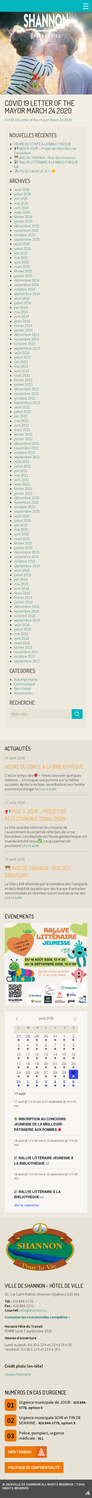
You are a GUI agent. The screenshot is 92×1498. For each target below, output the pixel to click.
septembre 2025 (27, 239)
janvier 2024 (23, 330)
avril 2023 (21, 371)
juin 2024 (21, 307)
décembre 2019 (26, 552)
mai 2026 (21, 203)
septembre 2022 (27, 402)
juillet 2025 (22, 248)
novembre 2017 (26, 651)
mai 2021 (21, 475)
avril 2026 (21, 207)
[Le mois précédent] (75, 1019)
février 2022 (23, 434)
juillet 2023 (22, 357)
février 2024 (23, 325)
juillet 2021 (22, 466)
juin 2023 (21, 361)
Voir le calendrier (26, 1205)
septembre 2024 (27, 293)
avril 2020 (21, 534)
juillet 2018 (22, 629)
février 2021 (23, 488)
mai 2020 (21, 529)
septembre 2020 (27, 511)
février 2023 (23, 380)
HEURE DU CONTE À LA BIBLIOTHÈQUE (42, 144)
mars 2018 (22, 642)
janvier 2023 (23, 384)
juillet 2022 (22, 411)
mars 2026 (22, 212)
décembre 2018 (26, 606)
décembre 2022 (26, 388)
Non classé (22, 688)
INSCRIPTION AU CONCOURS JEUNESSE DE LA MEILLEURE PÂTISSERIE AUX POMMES (40, 1124)
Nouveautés (23, 693)
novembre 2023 (26, 339)
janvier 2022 (23, 438)
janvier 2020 (23, 547)
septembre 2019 (27, 565)
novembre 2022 (26, 393)
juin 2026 (21, 198)
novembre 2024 (26, 284)
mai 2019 (21, 583)
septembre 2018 (27, 620)
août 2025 (21, 243)
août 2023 (21, 352)
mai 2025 (21, 257)
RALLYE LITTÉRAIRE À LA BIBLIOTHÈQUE (48, 162)
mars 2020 (22, 538)
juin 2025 (21, 253)
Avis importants (25, 679)
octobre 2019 (24, 561)
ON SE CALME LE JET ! (34, 171)
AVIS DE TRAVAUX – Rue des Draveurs (46, 157)
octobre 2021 (24, 452)
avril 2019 (21, 588)
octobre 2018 (24, 615)
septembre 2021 (27, 457)
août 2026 (21, 189)
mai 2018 (21, 633)
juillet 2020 (22, 520)
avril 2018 (21, 638)
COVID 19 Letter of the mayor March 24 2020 (38, 119)
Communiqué (24, 684)
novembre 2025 (26, 230)
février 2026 (23, 216)
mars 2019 (22, 593)
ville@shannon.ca (33, 1310)
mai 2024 (21, 311)
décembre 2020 (26, 497)
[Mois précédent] (17, 1019)
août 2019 (21, 570)
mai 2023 (21, 366)
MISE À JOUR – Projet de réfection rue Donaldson (45, 150)
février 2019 (23, 597)
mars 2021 (22, 484)
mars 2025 (22, 266)
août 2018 (21, 624)
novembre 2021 (26, 448)
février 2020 (23, 543)
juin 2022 (21, 416)
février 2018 (23, 647)
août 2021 (21, 461)
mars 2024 (22, 321)
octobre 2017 (24, 656)
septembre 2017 (27, 661)
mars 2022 (22, 429)
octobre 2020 (24, 506)
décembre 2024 (26, 280)
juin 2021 (21, 470)
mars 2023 (22, 375)
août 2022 (21, 407)
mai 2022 (21, 420)
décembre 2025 (26, 225)
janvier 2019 (23, 602)
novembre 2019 (26, 556)
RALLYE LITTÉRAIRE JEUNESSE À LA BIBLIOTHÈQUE (44, 1160)
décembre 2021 (26, 443)
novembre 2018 (26, 611)
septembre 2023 (27, 348)
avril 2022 (21, 425)
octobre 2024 (24, 289)
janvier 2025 (23, 275)
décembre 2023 (26, 334)
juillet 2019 (22, 574)
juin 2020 (21, 525)
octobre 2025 (24, 234)
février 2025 (23, 271)
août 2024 (21, 298)
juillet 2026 (22, 194)
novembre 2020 (26, 502)
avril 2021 (21, 479)
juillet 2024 (22, 302)
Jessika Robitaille (18, 1374)
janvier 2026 (23, 221)
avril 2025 (21, 262)
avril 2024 (21, 316)
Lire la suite (47, 788)
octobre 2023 (24, 343)
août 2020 (21, 516)
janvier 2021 (23, 493)
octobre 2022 (24, 398)
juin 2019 (21, 579)
